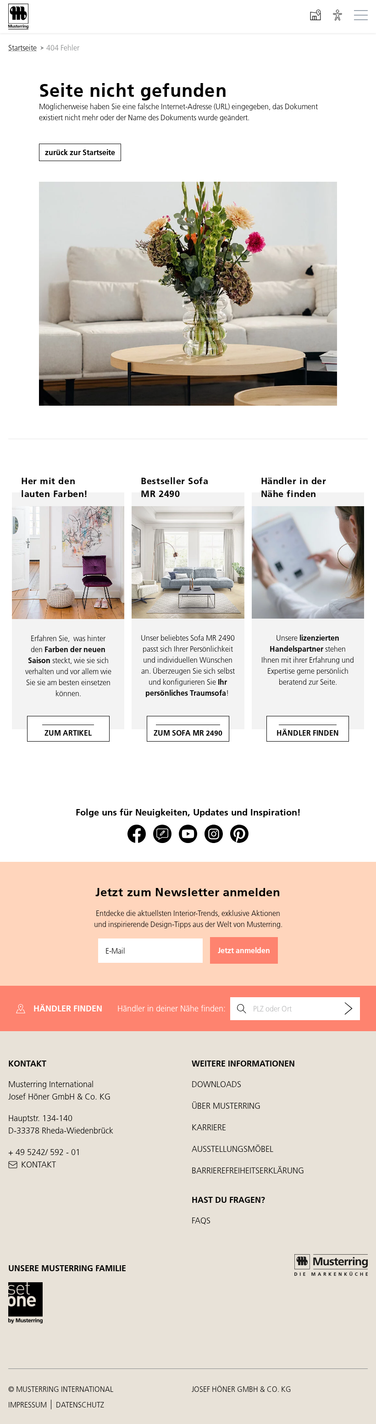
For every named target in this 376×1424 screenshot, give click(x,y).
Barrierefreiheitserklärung (248, 1170)
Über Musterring (226, 1105)
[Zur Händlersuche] (348, 1008)
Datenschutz (80, 1404)
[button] (337, 16)
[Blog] (162, 834)
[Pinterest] (239, 834)
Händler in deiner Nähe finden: (171, 1008)
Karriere (209, 1127)
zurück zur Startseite (80, 152)
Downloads (216, 1084)
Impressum (28, 1404)
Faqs (201, 1220)
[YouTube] (188, 834)
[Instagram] (214, 834)
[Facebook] (136, 834)
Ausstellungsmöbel (232, 1149)
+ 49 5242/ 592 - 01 (44, 1152)
